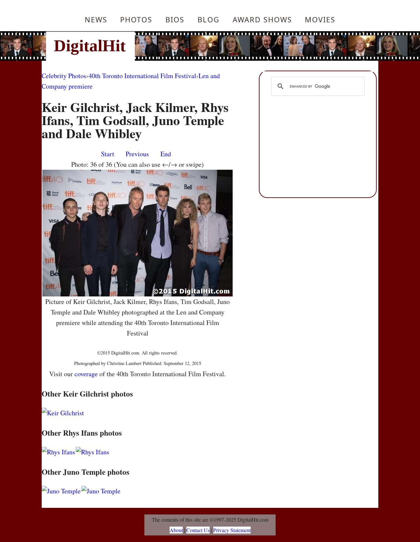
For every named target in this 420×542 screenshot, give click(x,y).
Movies (320, 19)
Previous (137, 153)
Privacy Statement (232, 530)
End (165, 153)
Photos (136, 19)
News (96, 19)
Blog (209, 19)
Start (107, 153)
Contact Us (198, 530)
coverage (86, 373)
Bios (174, 19)
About (176, 530)
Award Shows (262, 19)
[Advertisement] (254, 46)
